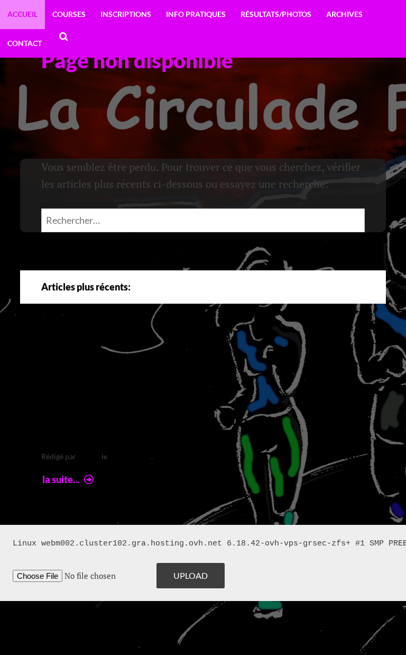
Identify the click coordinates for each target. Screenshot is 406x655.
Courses (69, 14)
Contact (24, 43)
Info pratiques (196, 14)
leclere (89, 456)
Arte (63, 352)
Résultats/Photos (276, 14)
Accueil (22, 14)
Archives (344, 14)
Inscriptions (125, 14)
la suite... (69, 479)
